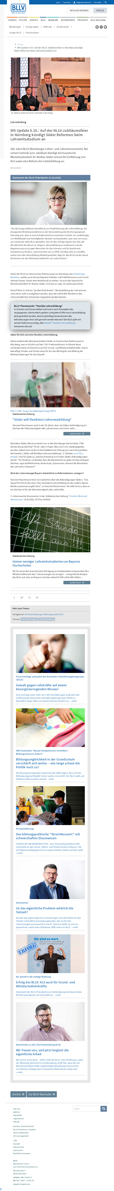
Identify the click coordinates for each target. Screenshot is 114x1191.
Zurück (16, 1094)
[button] (14, 597)
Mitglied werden (79, 10)
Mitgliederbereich (83, 2)
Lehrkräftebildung (46, 619)
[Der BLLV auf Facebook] (97, 27)
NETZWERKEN (68, 20)
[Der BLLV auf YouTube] (105, 27)
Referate (47, 26)
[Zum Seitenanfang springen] (1, 1189)
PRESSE (100, 10)
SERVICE (34, 20)
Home (20, 44)
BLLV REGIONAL (98, 20)
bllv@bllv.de (24, 1184)
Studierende (63, 26)
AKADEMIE (53, 20)
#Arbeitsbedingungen (34, 614)
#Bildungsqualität (51, 614)
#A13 (61, 614)
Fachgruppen (32, 26)
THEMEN (12, 20)
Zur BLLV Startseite (40, 1094)
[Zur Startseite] (18, 8)
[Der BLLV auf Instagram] (101, 27)
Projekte (82, 20)
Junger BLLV (15, 32)
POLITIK (23, 20)
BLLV (43, 20)
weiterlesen (75, 433)
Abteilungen (15, 26)
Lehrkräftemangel (29, 619)
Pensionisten (32, 32)
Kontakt (97, 2)
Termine (66, 2)
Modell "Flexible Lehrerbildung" (60, 322)
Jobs (58, 2)
